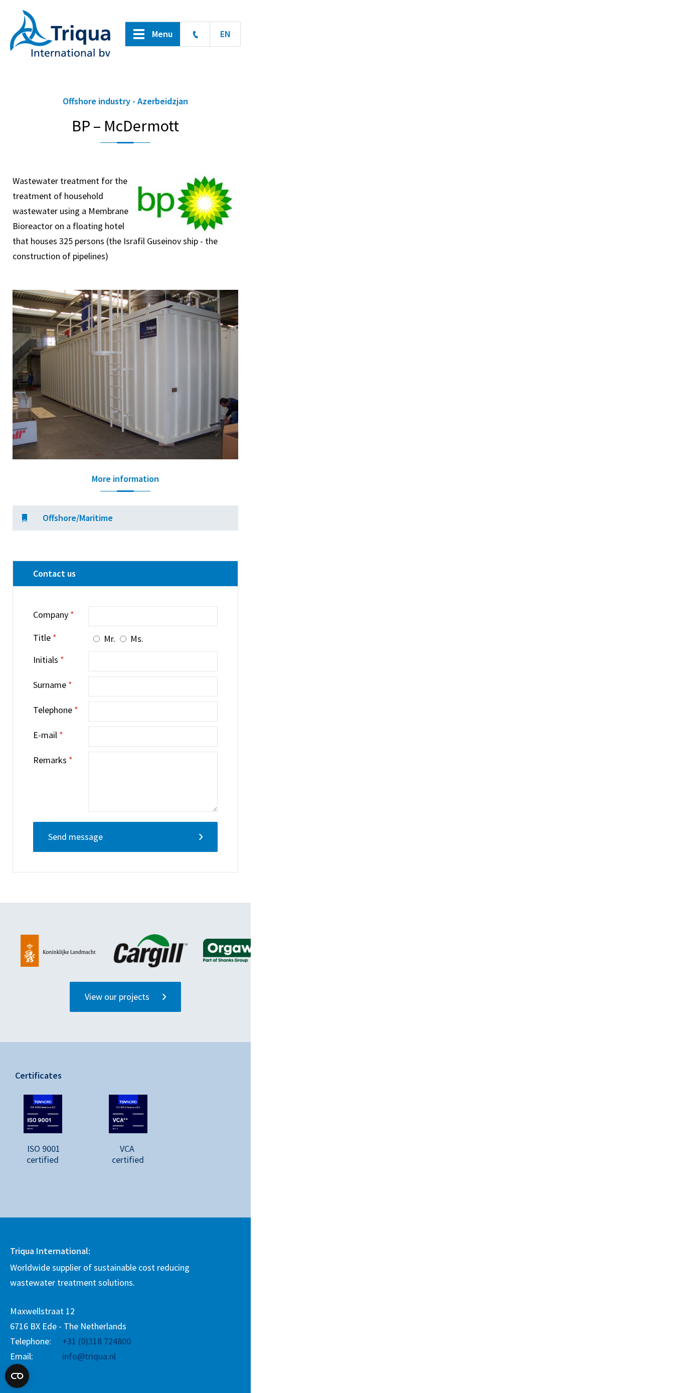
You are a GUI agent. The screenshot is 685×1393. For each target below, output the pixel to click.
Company (53, 615)
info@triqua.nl (89, 1356)
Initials (48, 660)
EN (225, 34)
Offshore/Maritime (78, 518)
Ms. (136, 638)
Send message (75, 836)
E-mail (48, 735)
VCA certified (128, 1154)
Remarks (53, 760)
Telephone (55, 710)
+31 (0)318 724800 (195, 34)
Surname (52, 685)
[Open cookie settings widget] (17, 1371)
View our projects (117, 996)
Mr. (109, 638)
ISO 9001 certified (42, 1154)
